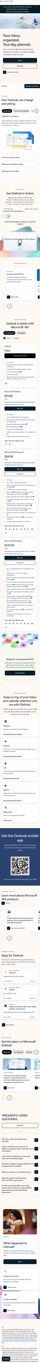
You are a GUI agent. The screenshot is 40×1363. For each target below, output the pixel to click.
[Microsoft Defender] (32, 529)
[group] (17, 284)
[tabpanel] (20, 145)
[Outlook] (5, 444)
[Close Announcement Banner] (36, 7)
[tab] (7, 111)
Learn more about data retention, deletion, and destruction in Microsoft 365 (19, 1340)
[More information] (20, 371)
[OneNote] (24, 529)
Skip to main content (6, 1)
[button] (12, 86)
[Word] (9, 529)
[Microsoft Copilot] (5, 529)
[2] (3, 1345)
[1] (2, 1327)
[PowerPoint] (17, 529)
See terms (20, 404)
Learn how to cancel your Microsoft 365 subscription (19, 1336)
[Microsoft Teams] (5, 532)
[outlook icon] (5, 383)
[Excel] (13, 529)
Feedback (6, 1359)
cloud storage (14, 374)
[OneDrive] (9, 444)
